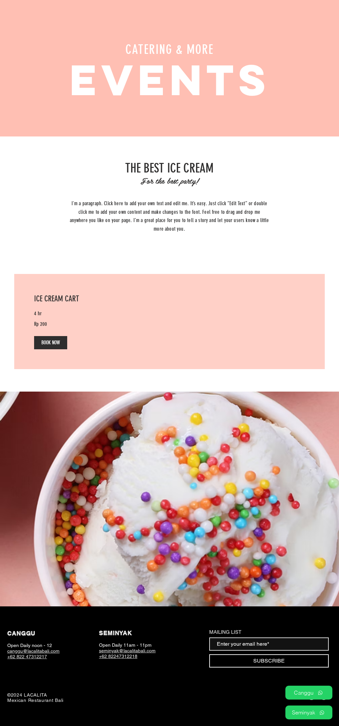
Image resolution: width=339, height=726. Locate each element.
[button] (50, 342)
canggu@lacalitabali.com (33, 651)
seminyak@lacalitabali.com (127, 650)
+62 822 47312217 (27, 656)
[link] (169, 299)
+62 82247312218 (118, 656)
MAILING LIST (225, 632)
